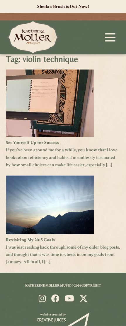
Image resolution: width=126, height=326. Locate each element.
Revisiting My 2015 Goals (30, 240)
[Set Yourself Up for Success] (50, 135)
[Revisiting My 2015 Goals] (50, 233)
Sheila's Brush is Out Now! (63, 7)
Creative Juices (51, 320)
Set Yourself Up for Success (32, 143)
